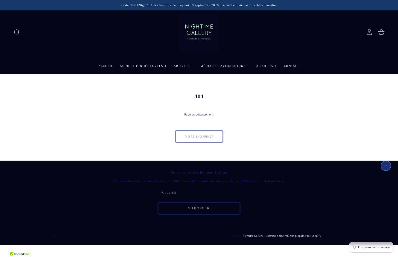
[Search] (17, 32)
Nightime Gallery (253, 235)
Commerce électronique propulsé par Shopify (293, 235)
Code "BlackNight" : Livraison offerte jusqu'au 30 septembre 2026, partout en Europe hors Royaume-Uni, (199, 5)
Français (57, 235)
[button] (17, 32)
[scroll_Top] (386, 166)
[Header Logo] (198, 31)
